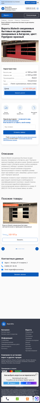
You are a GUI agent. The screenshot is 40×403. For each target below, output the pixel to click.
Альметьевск (21, 360)
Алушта (14, 360)
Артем (3, 361)
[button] (16, 248)
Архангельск (10, 361)
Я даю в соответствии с (19, 138)
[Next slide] (37, 248)
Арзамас (33, 360)
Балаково (25, 361)
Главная (3, 20)
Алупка (9, 360)
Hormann (28, 346)
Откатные (28, 334)
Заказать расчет (20, 93)
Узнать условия (31, 2)
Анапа (28, 360)
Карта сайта (19, 386)
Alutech (27, 342)
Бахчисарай (16, 363)
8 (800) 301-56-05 (30, 8)
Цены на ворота (6, 346)
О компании (5, 340)
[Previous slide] (3, 248)
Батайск (9, 363)
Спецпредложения (7, 342)
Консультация (31, 15)
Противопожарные (31, 350)
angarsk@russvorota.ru (16, 269)
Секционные (25, 20)
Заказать (20, 240)
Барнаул (4, 363)
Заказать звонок (20, 274)
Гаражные (28, 338)
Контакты (4, 348)
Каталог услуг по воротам (9, 334)
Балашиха (31, 361)
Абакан (3, 360)
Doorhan (28, 344)
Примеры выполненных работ (10, 344)
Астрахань (17, 361)
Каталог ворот (5, 332)
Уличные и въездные (32, 340)
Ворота (17, 20)
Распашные (29, 336)
